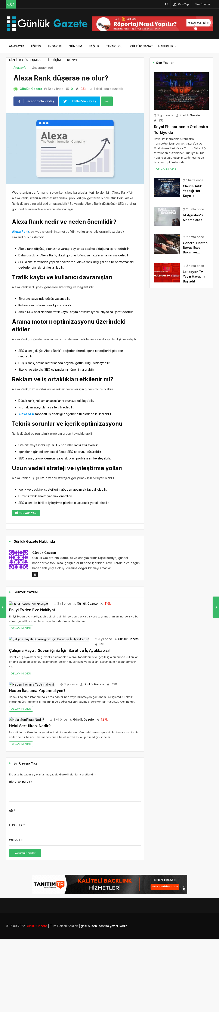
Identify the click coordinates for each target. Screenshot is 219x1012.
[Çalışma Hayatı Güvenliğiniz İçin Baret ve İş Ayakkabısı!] (49, 639)
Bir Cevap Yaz (26, 513)
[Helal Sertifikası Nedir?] (26, 719)
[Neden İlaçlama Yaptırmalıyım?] (32, 684)
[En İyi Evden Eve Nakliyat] (28, 603)
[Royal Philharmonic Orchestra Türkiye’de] (181, 90)
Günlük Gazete (31, 89)
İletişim (54, 60)
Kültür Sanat (141, 46)
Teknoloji (114, 46)
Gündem (75, 46)
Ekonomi (55, 46)
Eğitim (36, 46)
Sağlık (94, 46)
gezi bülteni (89, 926)
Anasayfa (17, 46)
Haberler (165, 46)
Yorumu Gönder (25, 853)
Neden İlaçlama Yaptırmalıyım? (37, 690)
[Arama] (166, 4)
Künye (72, 60)
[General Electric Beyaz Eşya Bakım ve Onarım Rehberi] (167, 244)
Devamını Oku (21, 628)
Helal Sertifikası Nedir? (29, 726)
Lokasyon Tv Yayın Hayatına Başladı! (194, 276)
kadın (123, 926)
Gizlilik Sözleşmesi (25, 60)
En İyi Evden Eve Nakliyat (32, 610)
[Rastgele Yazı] (11, 4)
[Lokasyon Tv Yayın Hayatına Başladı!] (167, 272)
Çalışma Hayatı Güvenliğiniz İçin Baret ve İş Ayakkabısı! (59, 650)
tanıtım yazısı (108, 926)
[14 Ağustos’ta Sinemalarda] (167, 216)
